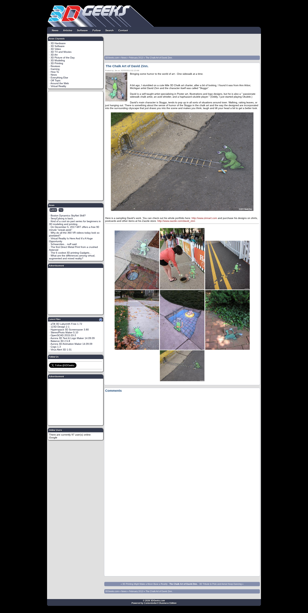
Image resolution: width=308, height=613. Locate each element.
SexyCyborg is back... (63, 218)
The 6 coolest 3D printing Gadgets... (71, 252)
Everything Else (59, 77)
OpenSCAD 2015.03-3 (63, 335)
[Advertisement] (75, 145)
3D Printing (57, 63)
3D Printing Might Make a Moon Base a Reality (145, 584)
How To (55, 71)
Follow (97, 30)
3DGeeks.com (112, 57)
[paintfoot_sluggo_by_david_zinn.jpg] (227, 288)
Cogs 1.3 (56, 346)
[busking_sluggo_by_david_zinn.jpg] (182, 288)
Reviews (55, 66)
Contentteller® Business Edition (160, 603)
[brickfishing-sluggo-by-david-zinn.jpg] (137, 288)
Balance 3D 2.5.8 (60, 341)
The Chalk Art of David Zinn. (159, 57)
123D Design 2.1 (60, 326)
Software (82, 30)
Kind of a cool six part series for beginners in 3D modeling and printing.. (75, 223)
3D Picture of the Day (63, 57)
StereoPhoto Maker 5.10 (64, 332)
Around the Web (59, 83)
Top (61, 210)
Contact (123, 30)
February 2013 (136, 57)
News (55, 30)
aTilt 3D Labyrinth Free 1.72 (66, 323)
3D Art (54, 54)
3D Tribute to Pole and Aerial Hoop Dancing (220, 584)
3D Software (58, 46)
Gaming (55, 69)
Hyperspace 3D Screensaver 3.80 (70, 329)
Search (109, 30)
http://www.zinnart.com (204, 218)
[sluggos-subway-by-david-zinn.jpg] (227, 348)
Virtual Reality (58, 86)
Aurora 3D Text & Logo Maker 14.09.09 (72, 338)
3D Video (56, 49)
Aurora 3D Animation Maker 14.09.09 (71, 343)
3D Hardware (58, 43)
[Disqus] (182, 439)
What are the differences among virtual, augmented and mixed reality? (72, 257)
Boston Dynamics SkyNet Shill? (68, 215)
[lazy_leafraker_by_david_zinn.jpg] (137, 348)
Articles (67, 30)
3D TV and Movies (61, 51)
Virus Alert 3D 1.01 (61, 349)
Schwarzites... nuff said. (64, 244)
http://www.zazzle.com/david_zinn (176, 220)
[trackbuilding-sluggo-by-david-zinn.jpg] (182, 380)
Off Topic (56, 80)
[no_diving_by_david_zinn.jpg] (182, 348)
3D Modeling (58, 60)
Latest (53, 210)
